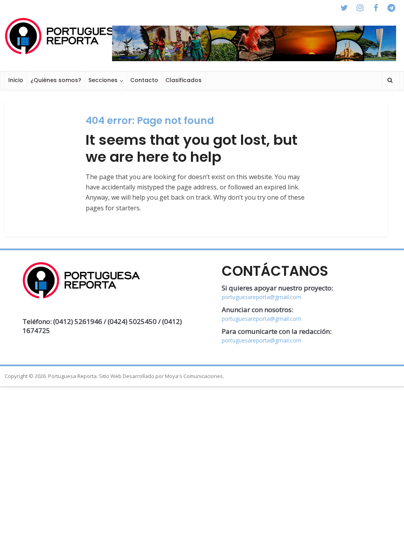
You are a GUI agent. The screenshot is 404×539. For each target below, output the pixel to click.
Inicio (15, 80)
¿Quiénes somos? (55, 80)
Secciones (103, 80)
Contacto (144, 80)
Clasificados (183, 80)
